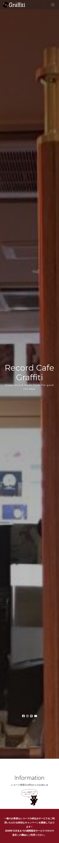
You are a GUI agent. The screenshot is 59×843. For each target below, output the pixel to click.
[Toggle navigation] (53, 4)
